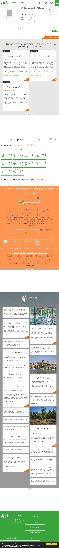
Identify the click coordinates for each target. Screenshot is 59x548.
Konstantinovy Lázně (29, 266)
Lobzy (20, 216)
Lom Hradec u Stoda (41, 264)
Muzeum (23, 252)
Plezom (14, 220)
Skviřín (17, 222)
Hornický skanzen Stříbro (44, 256)
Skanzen (52, 241)
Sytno (13, 224)
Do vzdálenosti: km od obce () (22, 229)
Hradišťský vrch (30, 262)
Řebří (51, 220)
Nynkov (26, 218)
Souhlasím (51, 544)
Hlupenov (50, 210)
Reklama (35, 522)
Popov (20, 220)
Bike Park (55, 248)
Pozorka (27, 28)
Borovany (17, 210)
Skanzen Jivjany (47, 258)
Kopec (45, 212)
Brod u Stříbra (15, 28)
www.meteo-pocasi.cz (38, 179)
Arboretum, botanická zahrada (29, 245)
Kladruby (31, 14)
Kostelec (12, 214)
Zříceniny (4, 248)
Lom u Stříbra (27, 216)
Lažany (47, 214)
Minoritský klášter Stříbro (26, 256)
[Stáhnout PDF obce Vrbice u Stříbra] (53, 31)
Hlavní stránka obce (54, 37)
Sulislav (42, 222)
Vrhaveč (24, 226)
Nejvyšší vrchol (46, 248)
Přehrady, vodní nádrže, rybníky (11, 245)
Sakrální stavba (42, 252)
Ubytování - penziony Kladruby (11, 59)
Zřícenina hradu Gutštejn (16, 260)
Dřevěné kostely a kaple (15, 248)
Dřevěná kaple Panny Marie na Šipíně (38, 260)
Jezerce (32, 212)
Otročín (8, 220)
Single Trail (15, 252)
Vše (5, 241)
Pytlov (39, 220)
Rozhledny (42, 245)
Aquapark (26, 241)
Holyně (17, 212)
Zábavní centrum (32, 252)
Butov (34, 210)
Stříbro (30, 19)
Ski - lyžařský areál (42, 241)
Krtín (27, 214)
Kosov (50, 212)
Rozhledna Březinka (42, 262)
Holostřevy (10, 212)
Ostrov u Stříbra (40, 218)
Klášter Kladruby (11, 256)
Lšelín (35, 216)
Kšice (31, 214)
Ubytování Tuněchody (9, 90)
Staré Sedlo (29, 222)
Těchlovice (19, 224)
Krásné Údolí (20, 214)
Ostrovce (49, 218)
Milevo (22, 28)
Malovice (48, 216)
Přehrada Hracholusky (16, 262)
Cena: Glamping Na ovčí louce (10, 106)
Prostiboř (32, 220)
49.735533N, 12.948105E (34, 21)
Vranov (51, 224)
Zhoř (36, 226)
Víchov (45, 224)
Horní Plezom (24, 212)
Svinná (48, 222)
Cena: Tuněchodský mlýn (37, 75)
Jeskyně (32, 248)
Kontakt (30, 538)
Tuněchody (31, 28)
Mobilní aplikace (35, 533)
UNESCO (33, 241)
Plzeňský (31, 16)
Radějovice (45, 220)
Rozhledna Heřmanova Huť (32, 258)
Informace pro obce (35, 527)
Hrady (48, 245)
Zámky (54, 245)
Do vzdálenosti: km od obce (24, 198)
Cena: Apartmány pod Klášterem (11, 75)
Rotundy (26, 248)
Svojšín (8, 224)
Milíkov (20, 218)
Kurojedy (37, 214)
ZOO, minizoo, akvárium (15, 241)
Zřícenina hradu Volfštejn (14, 258)
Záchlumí (31, 226)
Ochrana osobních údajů (10, 538)
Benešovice (9, 210)
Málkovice (41, 216)
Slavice (22, 222)
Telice (26, 224)
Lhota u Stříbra (12, 216)
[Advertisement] (29, 126)
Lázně (38, 248)
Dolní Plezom (41, 210)
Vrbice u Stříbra (32, 8)
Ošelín (32, 218)
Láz (19, 28)
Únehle (39, 224)
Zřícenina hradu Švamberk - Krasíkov (22, 264)
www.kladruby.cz (31, 24)
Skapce (11, 222)
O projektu (35, 516)
